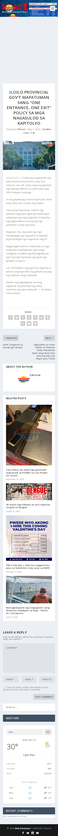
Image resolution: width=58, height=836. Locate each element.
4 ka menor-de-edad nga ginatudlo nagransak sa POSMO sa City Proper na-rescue (27, 472)
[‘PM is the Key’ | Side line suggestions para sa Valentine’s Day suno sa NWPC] (29, 538)
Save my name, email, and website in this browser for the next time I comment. (25, 688)
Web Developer (23, 828)
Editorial (21, 129)
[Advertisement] (29, 47)
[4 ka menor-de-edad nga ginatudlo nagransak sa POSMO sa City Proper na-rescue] (29, 435)
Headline (46, 129)
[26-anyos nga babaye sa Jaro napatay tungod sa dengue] (29, 491)
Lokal (26, 132)
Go (47, 732)
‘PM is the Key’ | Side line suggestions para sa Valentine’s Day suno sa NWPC (28, 566)
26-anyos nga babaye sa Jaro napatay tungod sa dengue (28, 506)
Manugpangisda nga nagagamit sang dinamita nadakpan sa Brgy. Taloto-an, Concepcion (28, 610)
